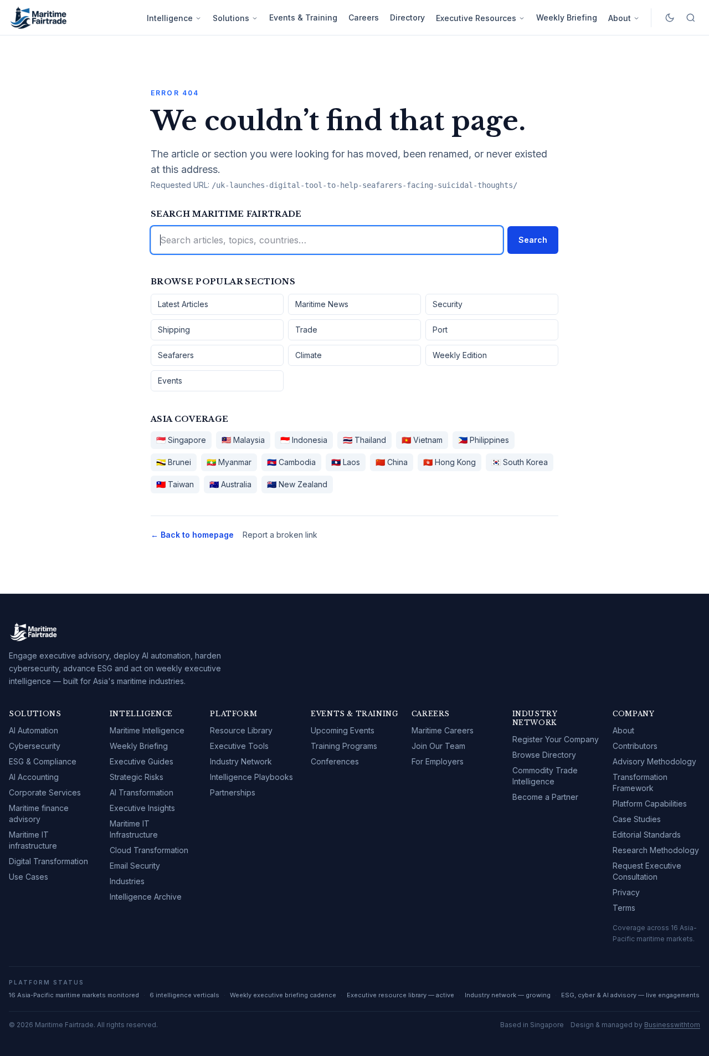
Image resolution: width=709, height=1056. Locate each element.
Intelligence (170, 18)
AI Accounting (34, 777)
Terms (624, 907)
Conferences (335, 761)
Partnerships (232, 792)
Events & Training (303, 17)
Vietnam (422, 440)
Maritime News (321, 304)
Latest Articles (183, 304)
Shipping (174, 329)
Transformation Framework (640, 782)
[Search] (690, 17)
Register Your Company (555, 739)
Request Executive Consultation (647, 871)
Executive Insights (142, 808)
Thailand (364, 440)
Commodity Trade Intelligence (545, 776)
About (619, 18)
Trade (306, 329)
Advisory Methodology (654, 761)
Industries (127, 881)
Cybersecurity (34, 746)
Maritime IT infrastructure (33, 840)
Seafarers (176, 355)
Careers (363, 17)
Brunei (173, 462)
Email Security (135, 865)
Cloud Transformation (149, 850)
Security (448, 304)
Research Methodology (656, 850)
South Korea (519, 462)
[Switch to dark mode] (669, 17)
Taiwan (175, 484)
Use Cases (28, 876)
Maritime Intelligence (147, 730)
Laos (345, 462)
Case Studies (637, 819)
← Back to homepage (192, 534)
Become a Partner (545, 797)
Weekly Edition (460, 355)
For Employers (438, 761)
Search (532, 239)
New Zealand (297, 484)
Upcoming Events (342, 730)
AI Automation (33, 730)
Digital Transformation (48, 861)
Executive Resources (476, 18)
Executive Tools (239, 746)
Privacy (626, 892)
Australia (230, 484)
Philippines (483, 440)
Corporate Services (45, 792)
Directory (407, 17)
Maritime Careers (443, 730)
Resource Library (241, 730)
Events (170, 380)
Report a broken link (280, 534)
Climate (308, 355)
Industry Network (241, 761)
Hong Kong (449, 462)
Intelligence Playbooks (251, 777)
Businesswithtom (672, 1025)
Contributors (635, 746)
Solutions (231, 18)
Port (440, 329)
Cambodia (291, 462)
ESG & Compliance (42, 761)
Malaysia (243, 440)
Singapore (181, 440)
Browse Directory (544, 754)
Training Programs (344, 746)
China (392, 462)
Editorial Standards (647, 834)
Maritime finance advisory (39, 813)
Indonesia (303, 440)
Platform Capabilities (650, 803)
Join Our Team (438, 746)
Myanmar (229, 462)
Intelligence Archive (146, 896)
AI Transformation (141, 792)
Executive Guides (141, 761)
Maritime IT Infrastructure (134, 829)
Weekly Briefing (566, 17)
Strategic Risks (136, 777)
